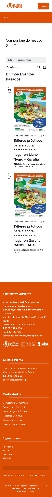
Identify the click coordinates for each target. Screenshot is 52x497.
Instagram (8, 454)
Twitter (6, 450)
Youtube (7, 458)
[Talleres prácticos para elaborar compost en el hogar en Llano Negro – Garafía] (30, 109)
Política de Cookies (37, 475)
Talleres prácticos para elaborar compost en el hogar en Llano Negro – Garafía (28, 150)
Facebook (8, 446)
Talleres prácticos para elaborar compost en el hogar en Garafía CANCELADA (28, 235)
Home (5, 17)
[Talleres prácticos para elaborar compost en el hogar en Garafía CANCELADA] (30, 195)
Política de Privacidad (14, 475)
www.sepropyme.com (26, 491)
